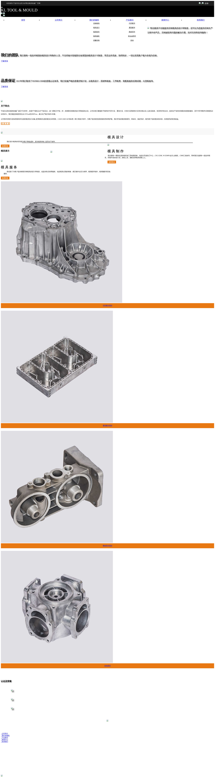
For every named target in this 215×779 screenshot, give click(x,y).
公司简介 (58, 20)
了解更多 (4, 61)
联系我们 (201, 20)
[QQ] (3, 776)
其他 (132, 40)
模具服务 (96, 36)
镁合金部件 (132, 36)
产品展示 (130, 20)
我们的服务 (94, 20)
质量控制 (96, 40)
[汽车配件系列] (61, 302)
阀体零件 (132, 32)
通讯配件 (132, 27)
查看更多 (112, 162)
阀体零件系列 (107, 546)
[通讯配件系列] (57, 422)
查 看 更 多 (5, 124)
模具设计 (96, 27)
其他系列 (107, 666)
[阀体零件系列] (57, 542)
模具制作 (96, 32)
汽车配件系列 (107, 305)
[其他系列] (57, 662)
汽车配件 (132, 23)
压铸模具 (96, 23)
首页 (23, 20)
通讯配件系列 (107, 425)
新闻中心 (165, 20)
